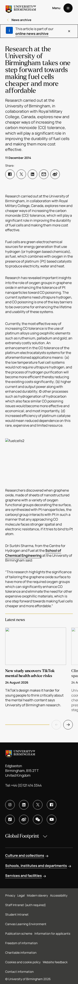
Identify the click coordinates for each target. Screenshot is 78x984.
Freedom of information (21, 943)
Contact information (19, 971)
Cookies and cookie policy (23, 962)
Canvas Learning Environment (25, 924)
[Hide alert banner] (69, 31)
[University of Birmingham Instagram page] (10, 805)
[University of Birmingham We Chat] (37, 819)
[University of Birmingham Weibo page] (24, 819)
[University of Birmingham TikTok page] (10, 819)
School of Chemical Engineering (33, 553)
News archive (21, 20)
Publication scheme (18, 933)
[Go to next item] (68, 724)
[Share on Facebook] (10, 174)
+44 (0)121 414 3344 (26, 785)
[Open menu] (68, 8)
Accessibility (58, 895)
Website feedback (55, 962)
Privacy (10, 895)
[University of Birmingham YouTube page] (51, 819)
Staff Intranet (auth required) (25, 905)
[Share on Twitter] (21, 174)
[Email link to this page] (44, 174)
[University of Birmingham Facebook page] (51, 805)
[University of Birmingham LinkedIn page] (24, 805)
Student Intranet (17, 914)
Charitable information (20, 952)
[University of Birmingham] (20, 8)
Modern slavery (37, 895)
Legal (21, 895)
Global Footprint (22, 836)
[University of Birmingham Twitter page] (37, 805)
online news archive (32, 33)
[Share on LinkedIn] (32, 174)
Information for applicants (52, 933)
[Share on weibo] (55, 174)
